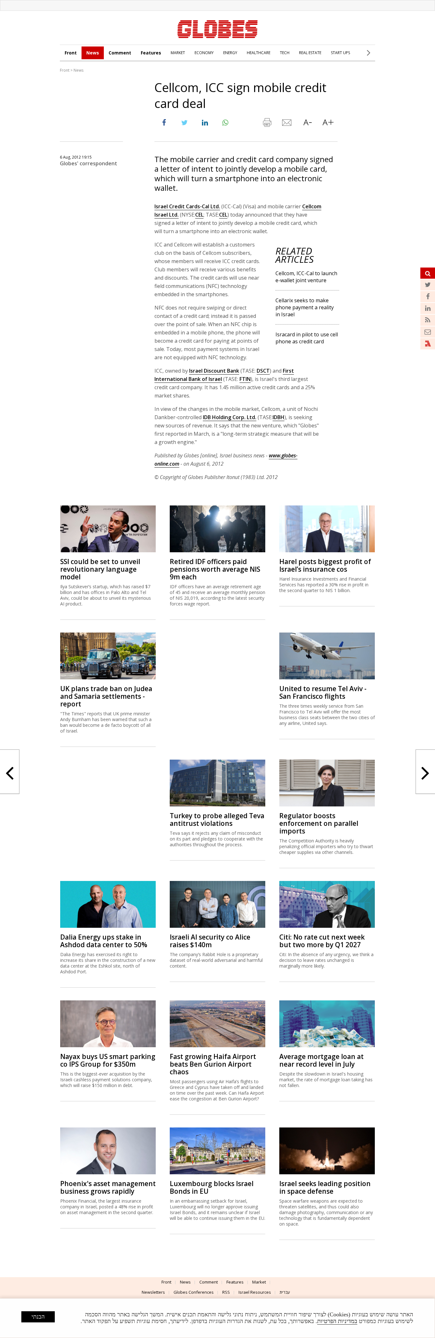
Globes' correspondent (88, 163)
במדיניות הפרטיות (337, 1321)
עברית (285, 1292)
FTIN (245, 379)
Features (151, 53)
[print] (266, 123)
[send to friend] (287, 123)
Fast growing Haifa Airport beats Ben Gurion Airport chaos (213, 1064)
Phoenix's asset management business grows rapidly (108, 1187)
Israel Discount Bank (214, 370)
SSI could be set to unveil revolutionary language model (100, 569)
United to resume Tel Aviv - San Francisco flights (323, 692)
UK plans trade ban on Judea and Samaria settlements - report (106, 696)
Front (71, 53)
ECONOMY (204, 52)
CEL (199, 214)
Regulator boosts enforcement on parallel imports (318, 823)
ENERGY (230, 52)
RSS (226, 1292)
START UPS (340, 52)
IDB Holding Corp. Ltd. (229, 417)
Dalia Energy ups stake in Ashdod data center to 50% (103, 941)
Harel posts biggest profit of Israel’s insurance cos (325, 565)
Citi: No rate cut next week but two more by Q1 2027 (322, 941)
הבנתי (38, 1316)
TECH (284, 52)
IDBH (278, 417)
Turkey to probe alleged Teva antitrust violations (217, 819)
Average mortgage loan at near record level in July (321, 1060)
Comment (120, 53)
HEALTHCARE (258, 52)
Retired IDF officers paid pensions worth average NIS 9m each (215, 569)
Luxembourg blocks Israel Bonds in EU (211, 1187)
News (92, 53)
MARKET (178, 52)
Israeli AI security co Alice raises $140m (210, 941)
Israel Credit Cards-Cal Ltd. (187, 206)
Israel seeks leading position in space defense (325, 1187)
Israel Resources (255, 1292)
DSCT (263, 370)
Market (259, 1282)
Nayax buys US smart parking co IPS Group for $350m (107, 1060)
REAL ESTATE (310, 52)
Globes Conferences (194, 1292)
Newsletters (153, 1292)
